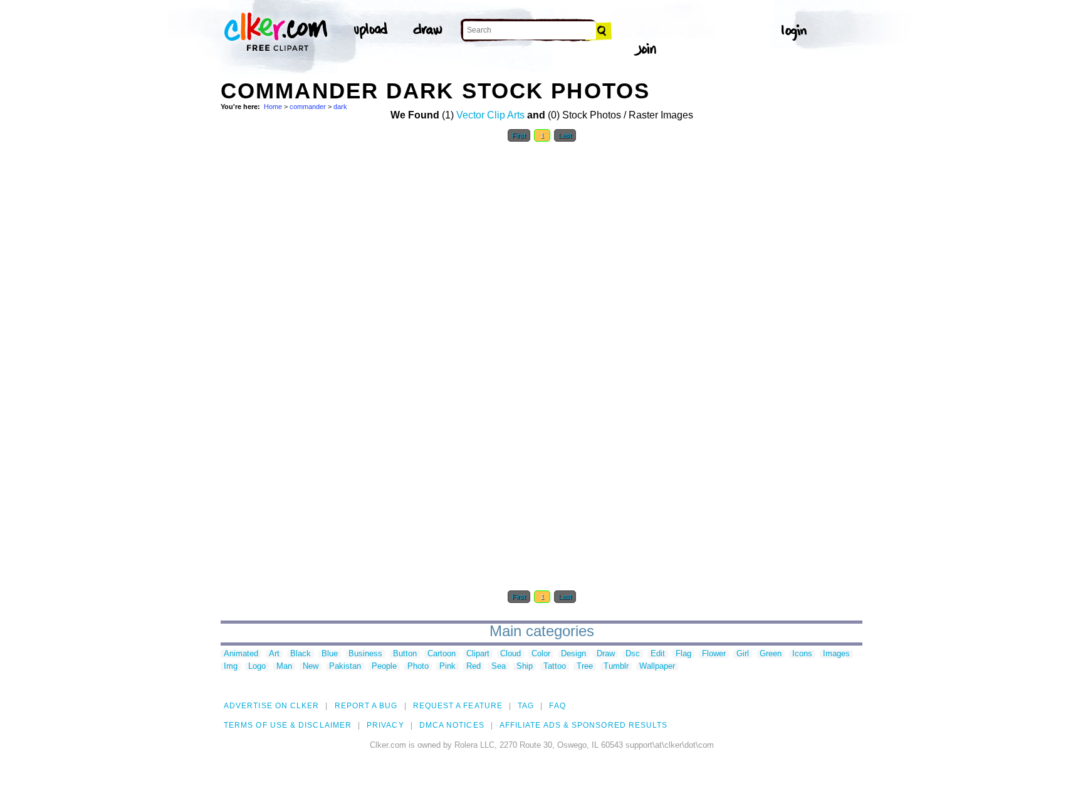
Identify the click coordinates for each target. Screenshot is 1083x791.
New (310, 667)
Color (540, 654)
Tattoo (554, 667)
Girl (742, 654)
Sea (498, 667)
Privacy (385, 725)
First (519, 135)
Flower (714, 654)
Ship (524, 667)
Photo (418, 667)
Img (231, 667)
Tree (585, 667)
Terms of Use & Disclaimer (288, 725)
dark (340, 106)
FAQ (557, 705)
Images (836, 654)
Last (565, 135)
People (384, 667)
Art (274, 654)
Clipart (477, 654)
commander (308, 106)
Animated (241, 654)
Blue (330, 654)
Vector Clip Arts (490, 115)
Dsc (632, 654)
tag (526, 705)
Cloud (510, 654)
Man (284, 667)
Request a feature (458, 705)
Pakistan (345, 667)
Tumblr (616, 667)
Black (300, 654)
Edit (658, 654)
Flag (683, 654)
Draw (606, 654)
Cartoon (441, 654)
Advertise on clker (271, 705)
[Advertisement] (315, 337)
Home (273, 106)
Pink (447, 667)
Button (405, 654)
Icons (802, 654)
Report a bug (366, 705)
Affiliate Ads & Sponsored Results (584, 725)
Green (771, 654)
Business (365, 654)
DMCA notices (451, 725)
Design (573, 654)
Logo (257, 667)
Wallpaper (657, 667)
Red (473, 667)
